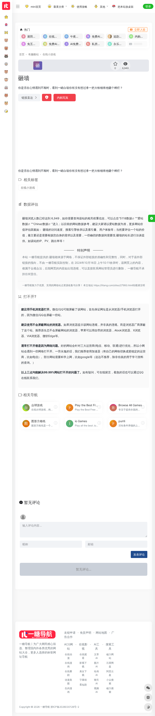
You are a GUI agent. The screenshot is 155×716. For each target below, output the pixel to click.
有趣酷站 (33, 54)
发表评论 (139, 554)
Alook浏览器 (122, 330)
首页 (21, 54)
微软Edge (49, 336)
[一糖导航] (37, 636)
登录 (148, 6)
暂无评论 (32, 502)
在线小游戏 (49, 54)
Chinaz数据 (41, 224)
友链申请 (69, 632)
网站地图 (101, 632)
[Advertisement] (83, 135)
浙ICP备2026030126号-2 (64, 706)
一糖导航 (45, 706)
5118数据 (126, 218)
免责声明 (85, 632)
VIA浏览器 (33, 336)
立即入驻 (140, 29)
